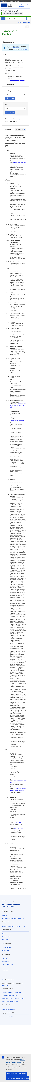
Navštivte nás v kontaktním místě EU (11, 1001)
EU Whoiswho (5, 967)
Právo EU (4, 958)
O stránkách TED (6, 947)
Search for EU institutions (8, 1009)
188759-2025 (15, 48)
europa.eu (5, 985)
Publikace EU (5, 970)
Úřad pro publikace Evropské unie (11, 904)
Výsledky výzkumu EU (7, 964)
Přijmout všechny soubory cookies (16, 1073)
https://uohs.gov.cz (19, 828)
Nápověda (4, 915)
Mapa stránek (5, 950)
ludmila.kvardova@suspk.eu (17, 80)
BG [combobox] (7, 108)
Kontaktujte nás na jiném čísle (9, 995)
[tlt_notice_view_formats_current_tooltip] (24, 129)
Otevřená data (5, 961)
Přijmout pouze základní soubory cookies (18, 1078)
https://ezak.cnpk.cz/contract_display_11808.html (18, 405)
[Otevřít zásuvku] (4, 28)
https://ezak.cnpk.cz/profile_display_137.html (18, 789)
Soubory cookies (6, 936)
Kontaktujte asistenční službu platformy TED (13, 918)
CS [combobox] (7, 94)
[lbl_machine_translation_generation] (19, 118)
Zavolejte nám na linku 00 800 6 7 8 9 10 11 (13, 992)
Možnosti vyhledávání (24, 22)
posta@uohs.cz (18, 822)
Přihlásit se (21, 6)
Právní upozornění (6, 933)
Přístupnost (5, 939)
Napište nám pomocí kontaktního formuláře (13, 998)
